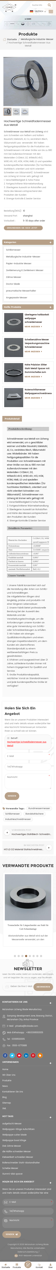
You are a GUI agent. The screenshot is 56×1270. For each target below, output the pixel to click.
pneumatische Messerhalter (21, 291)
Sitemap (6, 1103)
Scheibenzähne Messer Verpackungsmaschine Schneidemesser (37, 343)
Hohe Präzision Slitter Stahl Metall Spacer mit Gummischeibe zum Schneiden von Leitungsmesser (37, 368)
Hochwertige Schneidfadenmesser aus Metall (26, 743)
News (5, 1086)
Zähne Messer (13, 277)
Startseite (12, 39)
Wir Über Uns (8, 1075)
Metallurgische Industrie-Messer (37, 39)
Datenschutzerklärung (28, 1251)
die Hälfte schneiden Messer (16, 1151)
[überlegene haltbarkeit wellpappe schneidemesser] (13, 322)
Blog (4, 1097)
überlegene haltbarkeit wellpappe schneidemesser (37, 318)
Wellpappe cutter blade (14, 1135)
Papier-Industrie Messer (18, 263)
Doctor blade (13, 284)
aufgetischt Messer (12, 1123)
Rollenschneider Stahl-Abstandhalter (21, 1162)
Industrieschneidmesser (18, 819)
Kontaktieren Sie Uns (12, 1091)
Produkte (6, 1080)
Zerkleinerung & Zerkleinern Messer (24, 270)
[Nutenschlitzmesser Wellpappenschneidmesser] (13, 397)
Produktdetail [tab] (12, 418)
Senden (10, 1234)
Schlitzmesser (13, 250)
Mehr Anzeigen (32, 326)
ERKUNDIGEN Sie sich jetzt (22, 228)
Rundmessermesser (39, 808)
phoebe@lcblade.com (26, 1026)
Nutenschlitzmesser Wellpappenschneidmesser (38, 391)
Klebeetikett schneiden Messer (17, 1157)
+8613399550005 (34, 1032)
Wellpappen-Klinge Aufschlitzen (18, 1129)
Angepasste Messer (16, 297)
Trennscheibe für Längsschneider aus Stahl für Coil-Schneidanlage (28, 927)
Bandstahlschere (35, 814)
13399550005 (18, 1039)
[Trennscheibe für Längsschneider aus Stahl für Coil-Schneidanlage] (28, 897)
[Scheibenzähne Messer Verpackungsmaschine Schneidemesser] (13, 347)
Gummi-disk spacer (12, 1174)
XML (4, 1108)
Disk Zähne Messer (11, 1146)
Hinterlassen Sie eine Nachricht (28, 1264)
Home (5, 1069)
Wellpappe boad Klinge (14, 1140)
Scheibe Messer (10, 1168)
